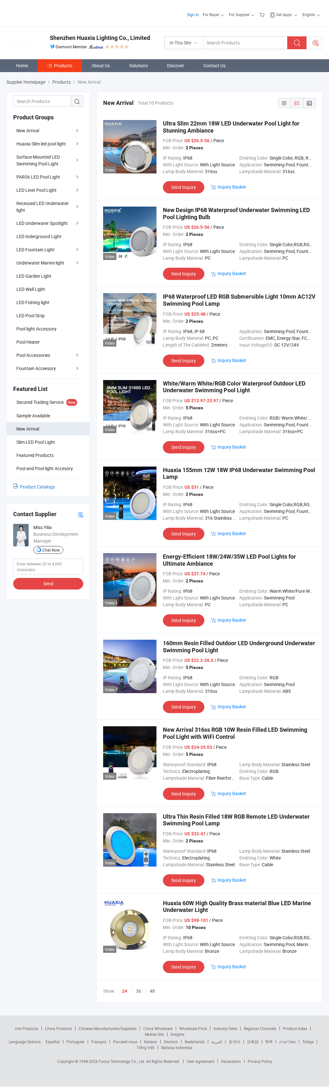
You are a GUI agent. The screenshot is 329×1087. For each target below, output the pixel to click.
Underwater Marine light (40, 263)
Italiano (150, 1041)
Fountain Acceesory (36, 368)
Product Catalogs (37, 487)
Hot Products (26, 1028)
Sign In (193, 14)
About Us (101, 65)
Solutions (138, 65)
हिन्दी (268, 1041)
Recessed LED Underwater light (42, 206)
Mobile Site (154, 1034)
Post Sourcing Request (316, 42)
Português (75, 1041)
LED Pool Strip (30, 315)
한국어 (234, 1041)
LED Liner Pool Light (36, 190)
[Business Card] (80, 514)
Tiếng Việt (146, 1047)
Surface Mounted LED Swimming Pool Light (38, 160)
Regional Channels (260, 1028)
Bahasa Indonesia (176, 1047)
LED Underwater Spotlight (42, 223)
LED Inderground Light (38, 236)
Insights (177, 1034)
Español (53, 1041)
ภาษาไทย (287, 1041)
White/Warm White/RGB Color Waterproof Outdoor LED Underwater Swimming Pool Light (234, 387)
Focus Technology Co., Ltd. (122, 1061)
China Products (58, 1028)
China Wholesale (158, 1028)
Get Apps (284, 14)
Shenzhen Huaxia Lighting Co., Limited (100, 37)
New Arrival (27, 130)
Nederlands (195, 1041)
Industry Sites (225, 1028)
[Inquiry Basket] (262, 14)
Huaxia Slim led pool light (41, 144)
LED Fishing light (32, 302)
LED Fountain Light (35, 249)
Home (22, 65)
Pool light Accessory (36, 329)
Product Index (295, 1028)
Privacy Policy (260, 1061)
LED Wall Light (30, 289)
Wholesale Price (193, 1028)
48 (152, 991)
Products (63, 65)
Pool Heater (28, 342)
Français (98, 1041)
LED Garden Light (33, 276)
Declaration (231, 1061)
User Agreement (200, 1061)
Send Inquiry (183, 187)
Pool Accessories (33, 355)
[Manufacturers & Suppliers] (47, 12)
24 (124, 991)
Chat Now (51, 550)
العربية (216, 1041)
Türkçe (308, 1041)
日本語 (253, 1041)
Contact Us (214, 65)
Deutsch (171, 1041)
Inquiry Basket (232, 187)
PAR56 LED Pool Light (38, 177)
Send (48, 584)
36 (138, 991)
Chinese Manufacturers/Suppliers (108, 1028)
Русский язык (125, 1041)
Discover (175, 65)
